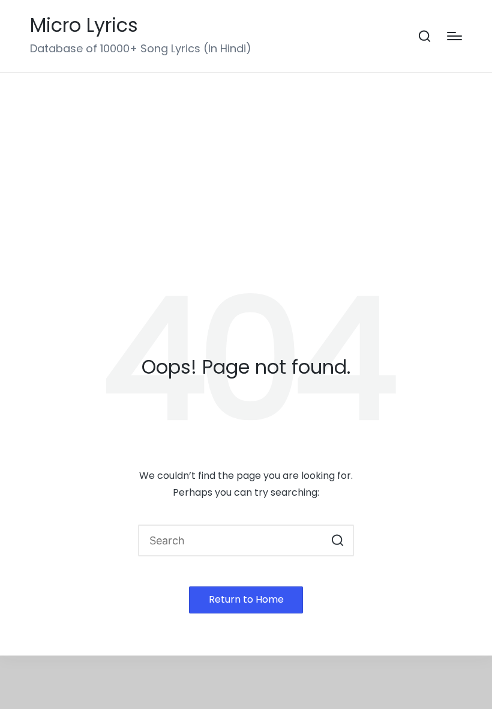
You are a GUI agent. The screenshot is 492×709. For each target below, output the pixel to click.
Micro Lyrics (84, 25)
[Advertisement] (246, 163)
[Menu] (454, 36)
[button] (337, 540)
